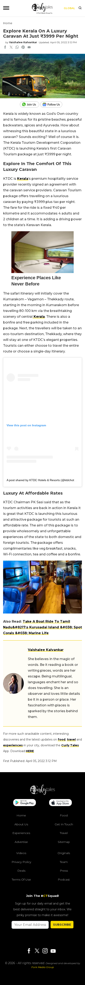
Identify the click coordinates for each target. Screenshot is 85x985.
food (61, 739)
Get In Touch (64, 824)
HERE (30, 751)
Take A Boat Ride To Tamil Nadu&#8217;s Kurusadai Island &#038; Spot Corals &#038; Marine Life (42, 627)
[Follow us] (52, 104)
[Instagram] (44, 951)
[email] (29, 48)
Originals (64, 853)
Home (7, 23)
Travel (64, 833)
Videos (21, 853)
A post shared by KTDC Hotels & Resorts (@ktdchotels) (43, 480)
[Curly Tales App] (24, 803)
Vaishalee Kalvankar (23, 42)
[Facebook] (28, 951)
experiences (13, 745)
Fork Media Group (42, 967)
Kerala (22, 179)
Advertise (21, 842)
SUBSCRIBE (62, 924)
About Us (21, 824)
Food (64, 815)
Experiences (21, 833)
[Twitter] (36, 951)
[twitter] (11, 48)
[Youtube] (53, 951)
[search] (80, 8)
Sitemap (64, 842)
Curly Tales (70, 745)
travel (71, 739)
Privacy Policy (21, 862)
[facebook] (5, 48)
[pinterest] (23, 48)
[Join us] (30, 104)
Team (64, 862)
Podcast (64, 879)
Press (64, 870)
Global (69, 8)
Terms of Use (21, 879)
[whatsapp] (17, 48)
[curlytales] (42, 794)
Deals (21, 870)
